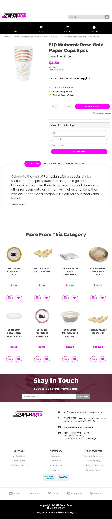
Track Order (19, 460)
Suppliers (56, 470)
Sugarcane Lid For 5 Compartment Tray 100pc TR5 (70, 273)
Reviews (69, 164)
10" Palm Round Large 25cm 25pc (98, 271)
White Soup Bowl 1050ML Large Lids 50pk (14, 333)
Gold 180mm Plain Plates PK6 (14, 271)
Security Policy (93, 470)
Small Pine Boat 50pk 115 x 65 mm (42, 270)
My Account (19, 456)
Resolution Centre (19, 465)
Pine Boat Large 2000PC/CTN (98, 331)
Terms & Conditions (93, 456)
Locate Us (56, 460)
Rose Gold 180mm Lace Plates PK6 (42, 333)
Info (89, 78)
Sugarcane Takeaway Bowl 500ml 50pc (70, 333)
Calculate (80, 151)
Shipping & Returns (93, 465)
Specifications (52, 164)
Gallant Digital (69, 512)
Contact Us (56, 465)
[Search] (107, 17)
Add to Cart (93, 106)
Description (32, 164)
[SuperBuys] (14, 14)
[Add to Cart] (9, 298)
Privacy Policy (93, 460)
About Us (56, 456)
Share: (53, 56)
